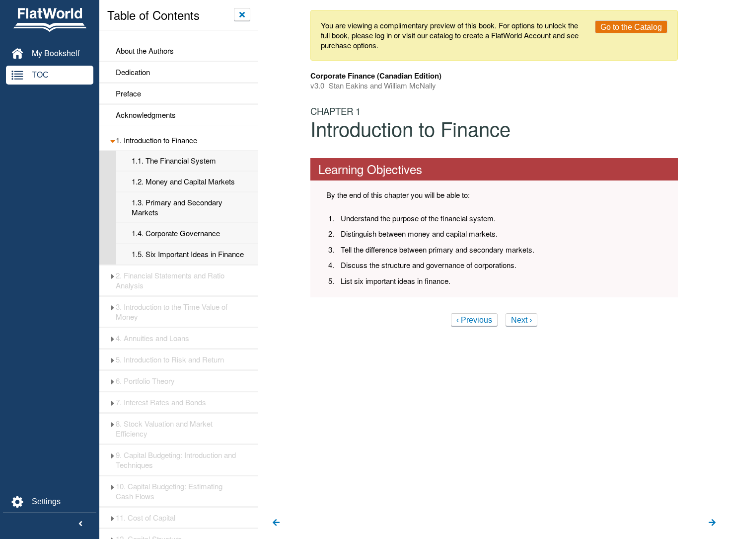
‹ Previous (474, 320)
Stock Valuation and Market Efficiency (164, 429)
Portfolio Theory (145, 381)
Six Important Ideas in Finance (188, 254)
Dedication (133, 72)
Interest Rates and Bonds (161, 402)
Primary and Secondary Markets (177, 207)
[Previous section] (276, 523)
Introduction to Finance (156, 140)
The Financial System (174, 161)
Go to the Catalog (631, 27)
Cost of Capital (145, 518)
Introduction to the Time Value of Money (171, 312)
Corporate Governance (176, 233)
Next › (521, 320)
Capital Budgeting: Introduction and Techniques (176, 460)
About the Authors (145, 51)
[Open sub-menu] (112, 140)
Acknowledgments (146, 115)
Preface (129, 93)
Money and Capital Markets (183, 181)
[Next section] (712, 523)
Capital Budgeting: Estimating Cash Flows (169, 491)
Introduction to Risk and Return (170, 359)
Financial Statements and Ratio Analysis (170, 280)
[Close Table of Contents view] (242, 14)
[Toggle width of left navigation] (80, 524)
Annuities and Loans (152, 338)
